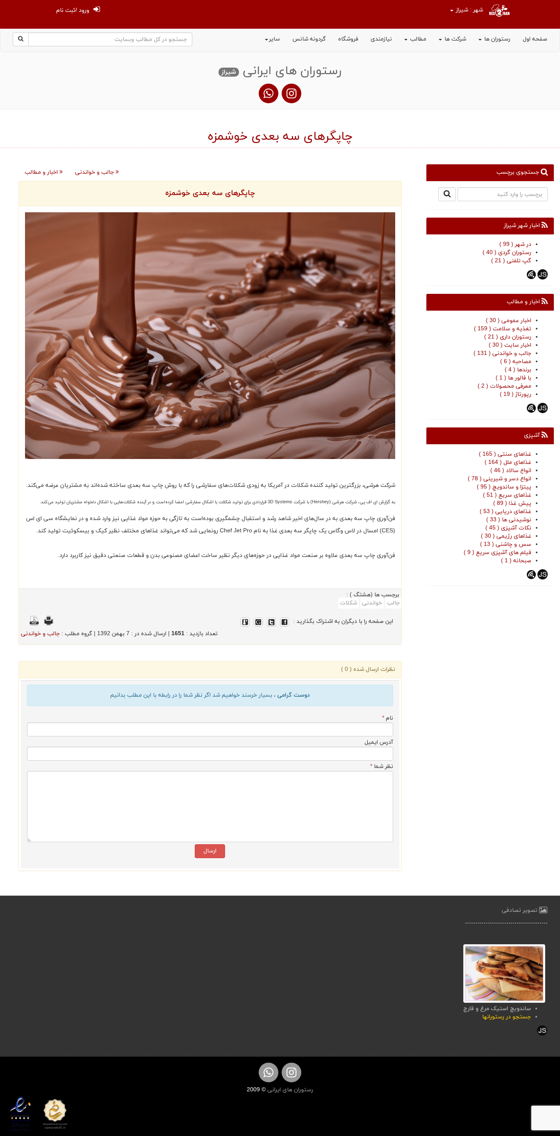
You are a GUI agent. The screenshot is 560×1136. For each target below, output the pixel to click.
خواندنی (372, 603)
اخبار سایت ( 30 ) (510, 345)
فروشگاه (348, 39)
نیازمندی (381, 39)
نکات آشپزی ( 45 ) (508, 528)
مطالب (417, 39)
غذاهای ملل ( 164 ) (508, 462)
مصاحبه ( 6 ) (515, 362)
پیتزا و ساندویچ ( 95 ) (504, 487)
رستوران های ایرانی (289, 1090)
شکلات (348, 603)
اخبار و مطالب (42, 172)
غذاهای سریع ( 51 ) (507, 495)
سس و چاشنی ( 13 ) (505, 544)
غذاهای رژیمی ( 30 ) (506, 536)
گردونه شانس (309, 39)
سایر (274, 39)
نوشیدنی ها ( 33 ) (508, 520)
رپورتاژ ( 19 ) (515, 394)
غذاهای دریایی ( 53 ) (505, 512)
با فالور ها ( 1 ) (513, 378)
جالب (393, 603)
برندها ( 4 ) (518, 370)
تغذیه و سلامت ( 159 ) (502, 329)
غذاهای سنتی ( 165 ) (505, 454)
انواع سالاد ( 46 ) (510, 471)
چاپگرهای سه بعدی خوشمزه (210, 193)
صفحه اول (535, 39)
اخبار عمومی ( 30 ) (508, 321)
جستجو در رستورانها (506, 1017)
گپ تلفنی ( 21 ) (511, 261)
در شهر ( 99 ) (515, 244)
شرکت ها (454, 39)
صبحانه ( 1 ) (516, 561)
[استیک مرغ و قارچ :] (504, 973)
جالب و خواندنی (95, 172)
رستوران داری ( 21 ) (507, 337)
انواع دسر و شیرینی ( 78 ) (499, 479)
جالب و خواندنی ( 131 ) (502, 353)
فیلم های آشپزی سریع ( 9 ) (497, 553)
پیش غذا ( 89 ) (512, 503)
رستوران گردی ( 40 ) (507, 253)
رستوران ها (496, 39)
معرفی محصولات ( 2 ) (504, 386)
